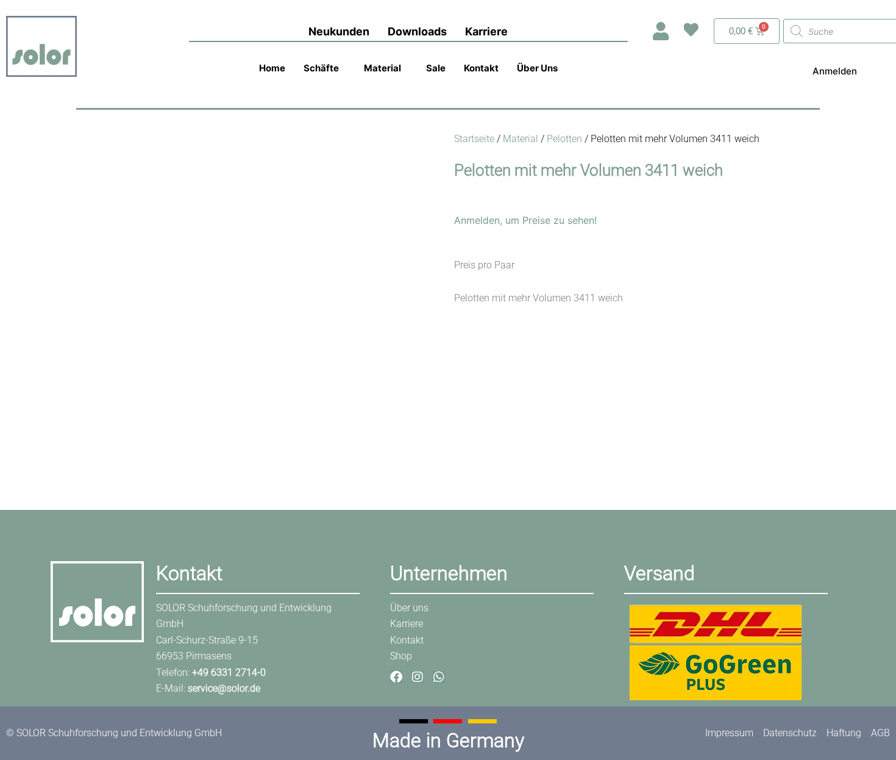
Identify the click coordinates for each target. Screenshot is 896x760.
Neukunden (338, 31)
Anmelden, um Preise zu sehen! (525, 220)
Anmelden (834, 71)
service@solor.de (224, 688)
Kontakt (481, 68)
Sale (436, 68)
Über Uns (537, 68)
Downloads (417, 31)
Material (382, 68)
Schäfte (321, 68)
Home (272, 68)
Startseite (474, 139)
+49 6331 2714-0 (229, 672)
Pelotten (564, 139)
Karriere (486, 31)
